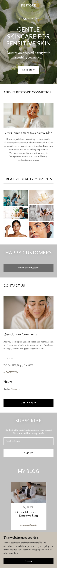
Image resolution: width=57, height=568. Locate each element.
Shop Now (28, 69)
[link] (28, 5)
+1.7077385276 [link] (28, 19)
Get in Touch (28, 402)
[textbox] (28, 441)
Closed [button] (14, 389)
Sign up (28, 452)
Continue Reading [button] (29, 524)
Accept (28, 561)
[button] (19, 389)
